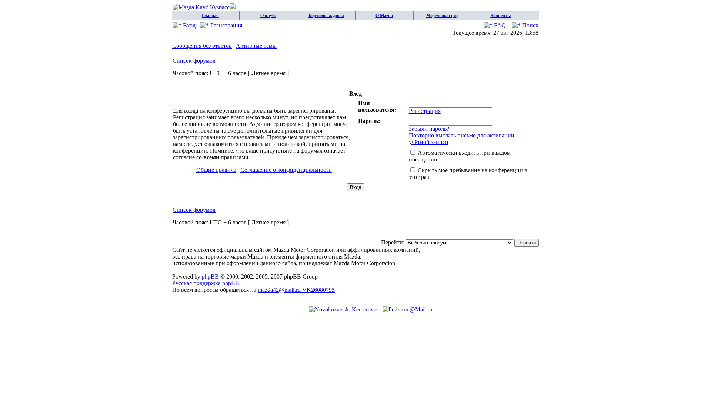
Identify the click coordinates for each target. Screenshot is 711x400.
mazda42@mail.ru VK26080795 (296, 290)
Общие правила (216, 170)
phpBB (210, 276)
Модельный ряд (442, 15)
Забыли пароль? (429, 129)
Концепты (500, 15)
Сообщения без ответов (202, 46)
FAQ (499, 25)
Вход (188, 25)
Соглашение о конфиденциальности (286, 170)
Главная (210, 15)
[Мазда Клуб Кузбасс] (204, 7)
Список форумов (194, 60)
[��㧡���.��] (343, 309)
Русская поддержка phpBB (205, 283)
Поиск (529, 25)
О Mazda (384, 15)
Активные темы (256, 46)
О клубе (268, 15)
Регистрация (225, 25)
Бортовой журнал (326, 15)
